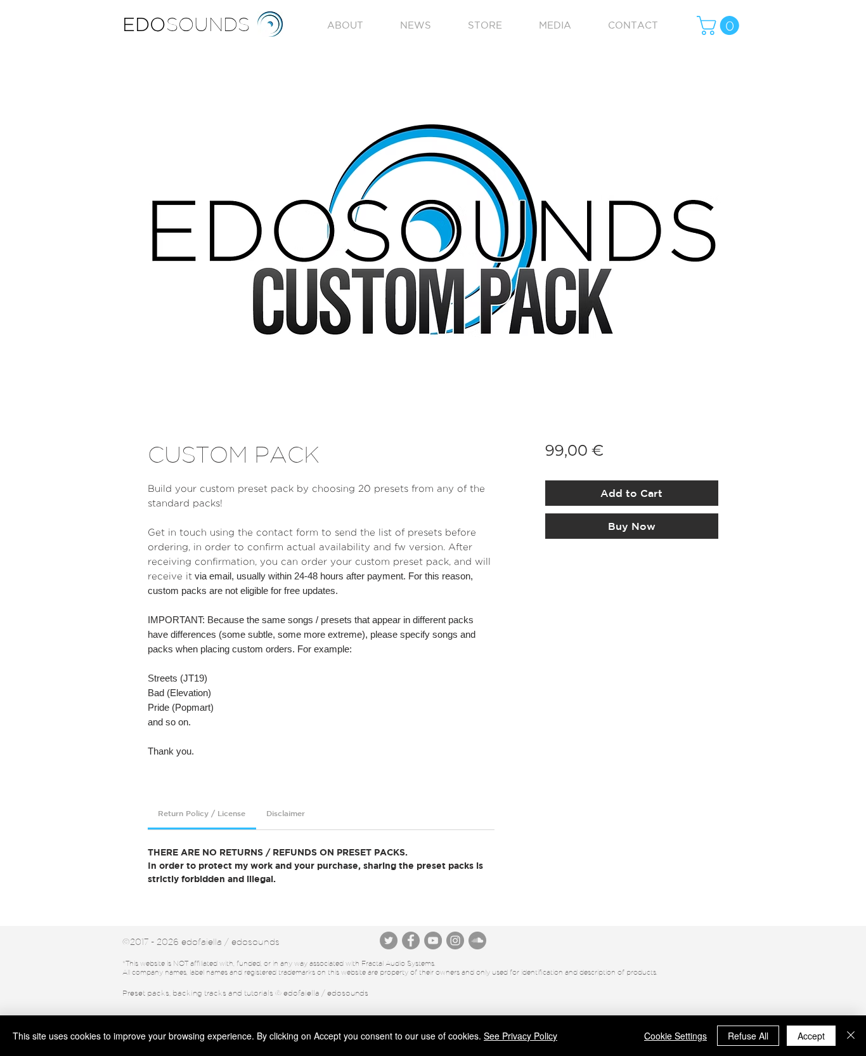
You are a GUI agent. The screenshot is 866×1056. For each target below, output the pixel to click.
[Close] (850, 1036)
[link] (201, 812)
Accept (811, 1035)
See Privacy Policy (520, 1035)
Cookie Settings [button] (675, 1035)
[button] (720, 25)
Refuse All (748, 1035)
